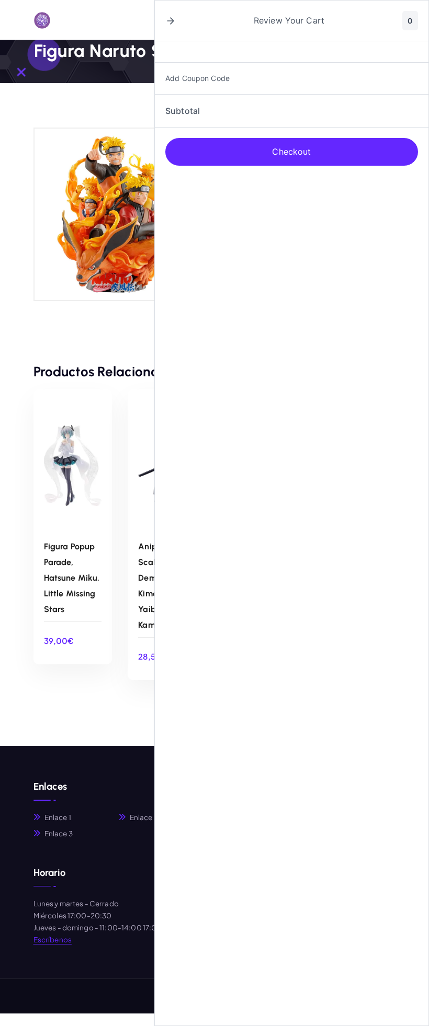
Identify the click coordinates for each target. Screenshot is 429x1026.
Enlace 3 (58, 833)
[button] (170, 21)
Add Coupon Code (197, 78)
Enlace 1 (57, 817)
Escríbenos (52, 939)
